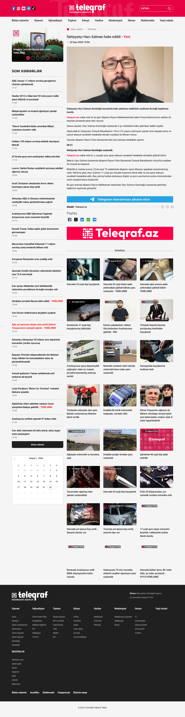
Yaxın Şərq (78, 629)
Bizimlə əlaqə (80, 692)
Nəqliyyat (36, 633)
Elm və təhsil (58, 621)
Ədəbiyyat (119, 621)
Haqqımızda (64, 692)
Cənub (15, 680)
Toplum (72, 20)
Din (54, 637)
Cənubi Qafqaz (80, 637)
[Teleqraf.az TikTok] (33, 8)
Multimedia (147, 20)
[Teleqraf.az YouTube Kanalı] (120, 233)
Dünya (85, 20)
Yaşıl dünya (58, 625)
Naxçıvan (16, 684)
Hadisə (99, 20)
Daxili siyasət (17, 637)
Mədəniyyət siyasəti (123, 617)
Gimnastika (140, 621)
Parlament (16, 629)
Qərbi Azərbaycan (20, 625)
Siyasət (38, 20)
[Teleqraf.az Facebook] (14, 8)
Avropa (76, 633)
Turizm (35, 637)
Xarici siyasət (18, 633)
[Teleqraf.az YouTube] (23, 8)
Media (55, 633)
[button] (28, 58)
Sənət (117, 625)
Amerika (77, 621)
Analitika (16, 645)
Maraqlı (97, 625)
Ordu (14, 617)
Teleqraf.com (73, 117)
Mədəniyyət (115, 20)
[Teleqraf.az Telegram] (28, 8)
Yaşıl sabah (166, 20)
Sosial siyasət (59, 617)
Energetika (37, 621)
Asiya (75, 625)
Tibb (55, 629)
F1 (136, 617)
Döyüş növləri (141, 625)
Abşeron (15, 672)
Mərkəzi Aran (18, 660)
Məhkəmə (98, 617)
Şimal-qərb (16, 664)
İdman (131, 20)
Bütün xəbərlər (20, 20)
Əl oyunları (140, 629)
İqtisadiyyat (55, 20)
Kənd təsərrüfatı (39, 617)
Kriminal (97, 621)
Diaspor (15, 621)
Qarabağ (16, 641)
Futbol (138, 633)
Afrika (76, 617)
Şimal (14, 668)
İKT (33, 629)
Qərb (14, 676)
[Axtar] (169, 8)
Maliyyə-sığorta (39, 625)
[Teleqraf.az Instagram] (19, 8)
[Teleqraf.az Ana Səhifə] (87, 8)
